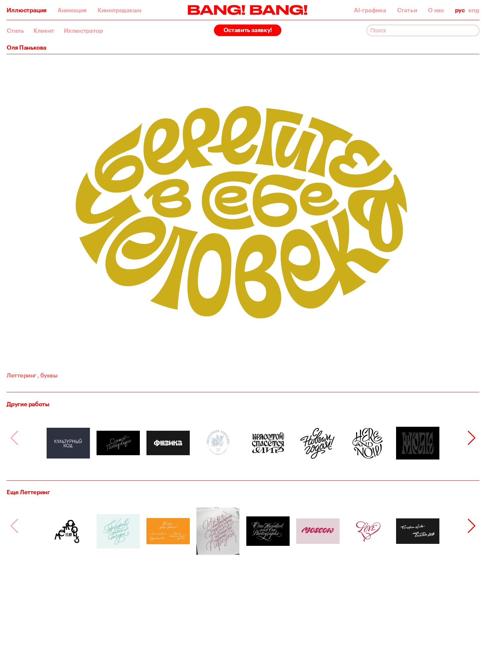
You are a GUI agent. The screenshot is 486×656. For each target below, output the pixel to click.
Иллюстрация (27, 10)
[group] (68, 443)
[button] (471, 438)
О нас (436, 10)
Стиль (15, 30)
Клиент (43, 30)
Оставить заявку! (247, 29)
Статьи (407, 10)
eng (473, 10)
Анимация (72, 10)
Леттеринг (21, 375)
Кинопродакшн (120, 10)
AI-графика (370, 10)
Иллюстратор (83, 30)
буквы (47, 375)
